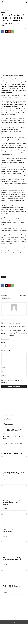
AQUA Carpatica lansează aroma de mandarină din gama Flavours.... (13, 502)
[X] (6, 31)
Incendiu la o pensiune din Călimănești (13, 443)
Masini (4, 439)
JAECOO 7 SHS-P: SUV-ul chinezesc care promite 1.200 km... (13, 559)
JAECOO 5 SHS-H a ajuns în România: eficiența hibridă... (12, 587)
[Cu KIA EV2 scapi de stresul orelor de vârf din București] (5, 340)
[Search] (26, 2)
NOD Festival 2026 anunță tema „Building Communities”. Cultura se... (13, 474)
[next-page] (5, 346)
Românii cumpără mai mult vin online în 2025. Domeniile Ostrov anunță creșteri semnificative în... (13, 431)
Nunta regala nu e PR (8, 418)
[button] (2, 2)
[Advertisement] (14, 6)
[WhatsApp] (12, 31)
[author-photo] (14, 311)
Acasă (2, 10)
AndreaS (7, 28)
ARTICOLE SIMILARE (6, 320)
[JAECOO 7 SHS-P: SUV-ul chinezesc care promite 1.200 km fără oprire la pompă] (14, 547)
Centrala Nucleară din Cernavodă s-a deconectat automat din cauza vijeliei (7, 296)
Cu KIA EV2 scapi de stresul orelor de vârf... (12, 530)
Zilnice (6, 10)
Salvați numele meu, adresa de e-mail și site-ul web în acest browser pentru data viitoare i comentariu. (13, 380)
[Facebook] (2, 31)
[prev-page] (2, 346)
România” (17, 277)
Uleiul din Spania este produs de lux (21, 294)
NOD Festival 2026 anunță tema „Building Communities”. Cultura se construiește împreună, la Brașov (17, 325)
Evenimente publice (7, 419)
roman (12, 277)
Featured (5, 433)
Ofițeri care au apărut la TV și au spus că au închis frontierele (13, 423)
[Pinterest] (9, 31)
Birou (8, 277)
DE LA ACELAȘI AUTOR (19, 320)
